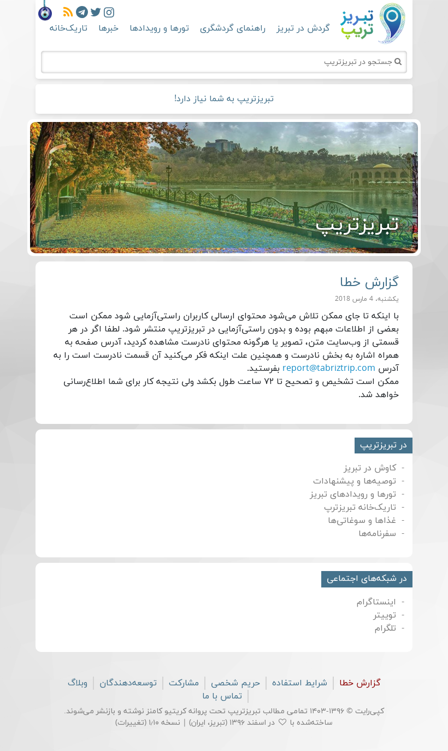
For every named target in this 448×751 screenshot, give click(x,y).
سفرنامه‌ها (377, 534)
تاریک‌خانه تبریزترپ (360, 508)
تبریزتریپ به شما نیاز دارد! (224, 99)
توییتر (384, 615)
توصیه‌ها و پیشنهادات (354, 481)
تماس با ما (222, 696)
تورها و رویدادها (159, 28)
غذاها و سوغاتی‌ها (362, 521)
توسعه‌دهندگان (128, 683)
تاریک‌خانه (68, 28)
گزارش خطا (360, 683)
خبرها (108, 28)
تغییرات (130, 723)
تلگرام (385, 628)
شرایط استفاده (299, 683)
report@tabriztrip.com (328, 369)
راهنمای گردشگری (233, 28)
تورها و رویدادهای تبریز (353, 494)
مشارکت (184, 683)
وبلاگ (77, 683)
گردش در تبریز (303, 28)
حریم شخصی (235, 683)
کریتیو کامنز (166, 711)
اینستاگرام (376, 602)
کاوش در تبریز (370, 468)
